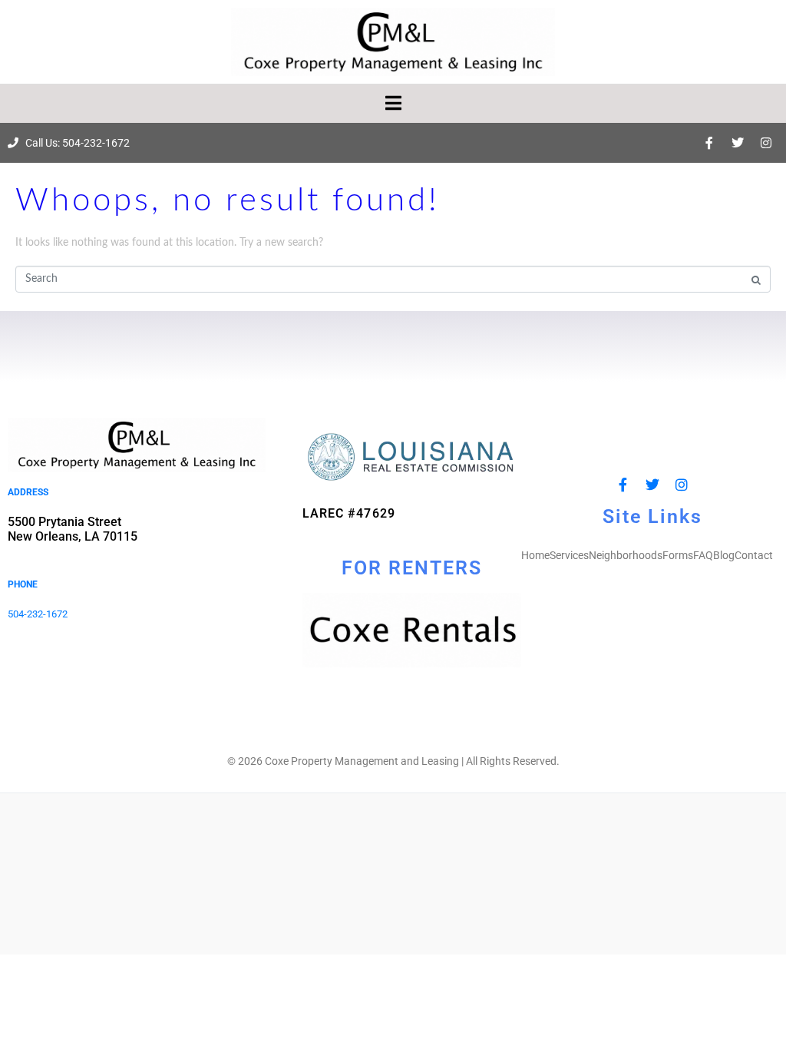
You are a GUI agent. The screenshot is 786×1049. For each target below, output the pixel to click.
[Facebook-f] (709, 143)
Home (535, 555)
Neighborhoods (625, 555)
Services (569, 555)
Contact (754, 555)
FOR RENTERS (412, 568)
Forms (677, 555)
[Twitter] (737, 143)
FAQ (703, 555)
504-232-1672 (38, 614)
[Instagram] (766, 143)
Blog (724, 555)
